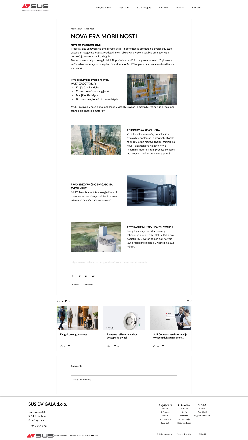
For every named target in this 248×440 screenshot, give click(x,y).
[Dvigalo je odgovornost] (77, 318)
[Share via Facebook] (72, 276)
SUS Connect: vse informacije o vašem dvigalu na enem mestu (170, 336)
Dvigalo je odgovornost (73, 334)
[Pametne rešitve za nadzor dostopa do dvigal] (124, 318)
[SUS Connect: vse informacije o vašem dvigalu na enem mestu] (170, 318)
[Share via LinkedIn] (86, 276)
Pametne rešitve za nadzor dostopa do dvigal (122, 336)
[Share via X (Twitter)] (79, 276)
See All (188, 301)
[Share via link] (93, 276)
